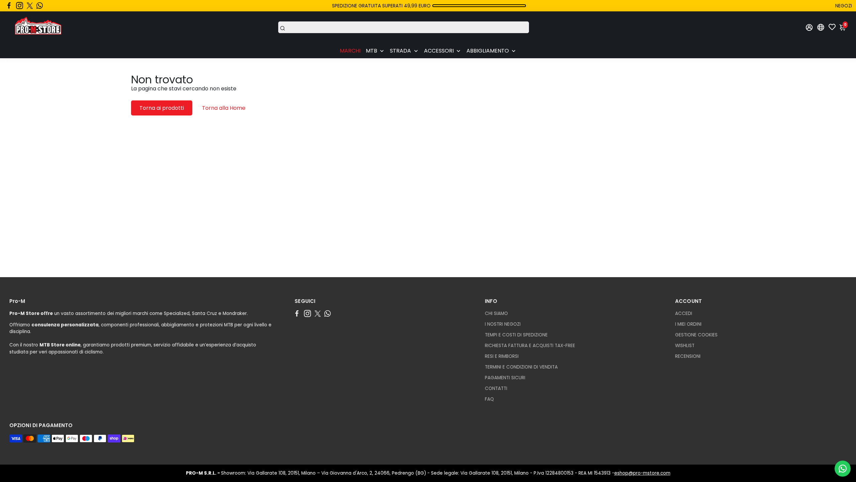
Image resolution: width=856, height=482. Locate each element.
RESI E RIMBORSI (502, 356)
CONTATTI (496, 388)
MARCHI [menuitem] (350, 51)
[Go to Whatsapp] (39, 5)
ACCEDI (683, 313)
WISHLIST (684, 345)
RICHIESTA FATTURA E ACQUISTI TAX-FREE (530, 345)
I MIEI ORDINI (688, 324)
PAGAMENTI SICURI (505, 378)
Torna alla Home (223, 108)
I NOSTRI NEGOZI (503, 324)
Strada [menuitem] (400, 51)
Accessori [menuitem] (439, 51)
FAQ (489, 399)
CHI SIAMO (496, 313)
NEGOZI (843, 5)
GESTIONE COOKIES (696, 335)
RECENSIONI (688, 356)
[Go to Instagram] (19, 5)
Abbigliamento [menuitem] (487, 51)
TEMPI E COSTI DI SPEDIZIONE (516, 335)
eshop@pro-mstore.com (642, 473)
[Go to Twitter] (29, 5)
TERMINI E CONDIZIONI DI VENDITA (521, 367)
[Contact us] (843, 469)
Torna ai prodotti (161, 108)
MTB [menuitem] (371, 51)
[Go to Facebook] (9, 5)
